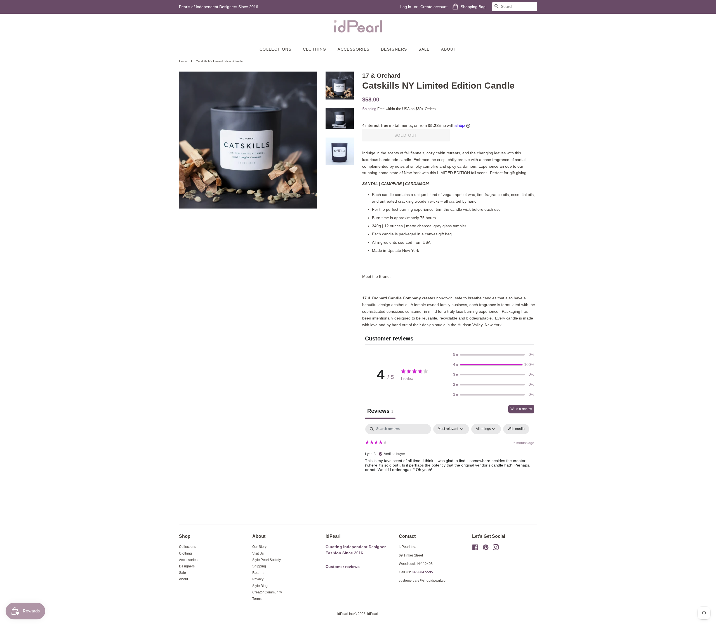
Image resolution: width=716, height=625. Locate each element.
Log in (405, 6)
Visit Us (258, 553)
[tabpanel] (449, 460)
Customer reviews (343, 567)
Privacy (257, 579)
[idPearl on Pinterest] (485, 549)
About (448, 49)
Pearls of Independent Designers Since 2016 (218, 6)
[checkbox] (516, 429)
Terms (257, 599)
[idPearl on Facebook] (475, 549)
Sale (424, 49)
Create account (433, 6)
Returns (258, 573)
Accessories (353, 49)
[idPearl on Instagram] (496, 549)
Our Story (259, 547)
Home (183, 61)
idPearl (372, 614)
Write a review (521, 409)
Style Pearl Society (266, 560)
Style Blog (260, 586)
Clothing (314, 49)
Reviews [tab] (380, 411)
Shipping (369, 109)
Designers (394, 49)
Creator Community (267, 592)
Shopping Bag (473, 6)
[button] (493, 354)
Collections (275, 49)
